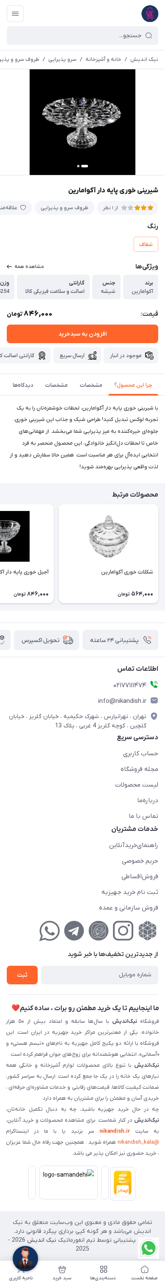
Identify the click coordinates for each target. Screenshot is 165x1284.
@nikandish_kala (138, 1142)
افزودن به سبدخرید (82, 334)
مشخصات (91, 385)
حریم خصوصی (140, 861)
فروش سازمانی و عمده (128, 908)
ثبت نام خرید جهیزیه (130, 892)
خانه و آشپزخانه (103, 59)
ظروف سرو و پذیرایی (64, 207)
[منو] (15, 13)
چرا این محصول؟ (133, 385)
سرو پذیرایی (62, 59)
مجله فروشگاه (139, 769)
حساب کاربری (140, 753)
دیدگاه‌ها (23, 385)
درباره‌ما (147, 800)
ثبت (22, 975)
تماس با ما (143, 816)
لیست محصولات (136, 785)
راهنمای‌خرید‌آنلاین (133, 845)
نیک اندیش (144, 59)
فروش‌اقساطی (139, 876)
